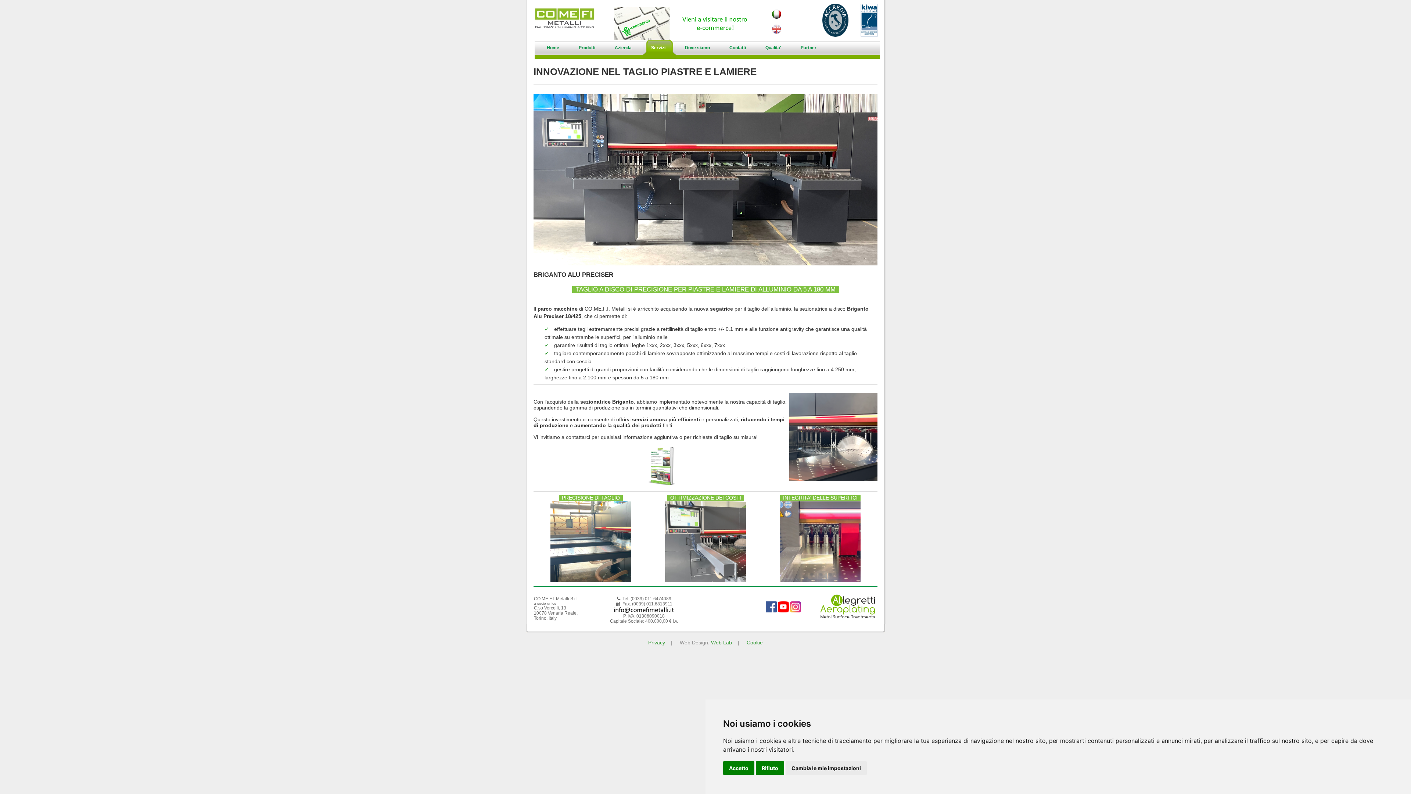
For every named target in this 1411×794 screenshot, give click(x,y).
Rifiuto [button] (770, 768)
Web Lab (721, 642)
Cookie (755, 642)
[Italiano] (776, 17)
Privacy (656, 642)
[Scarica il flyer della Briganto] (661, 484)
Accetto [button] (738, 768)
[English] (776, 32)
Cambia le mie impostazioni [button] (826, 768)
